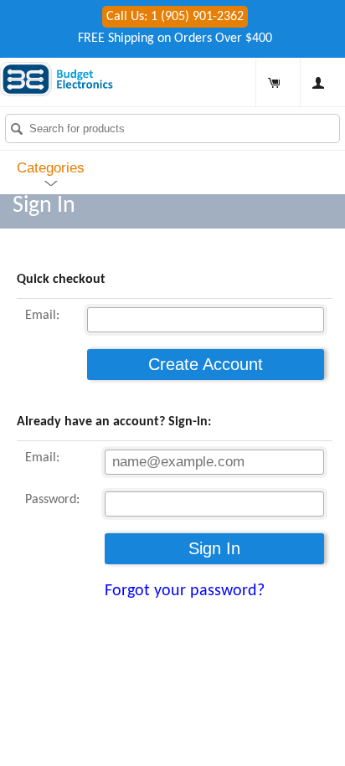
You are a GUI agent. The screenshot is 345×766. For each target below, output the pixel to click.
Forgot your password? (185, 591)
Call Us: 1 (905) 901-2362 (175, 16)
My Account (318, 83)
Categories (51, 168)
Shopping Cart (274, 83)
